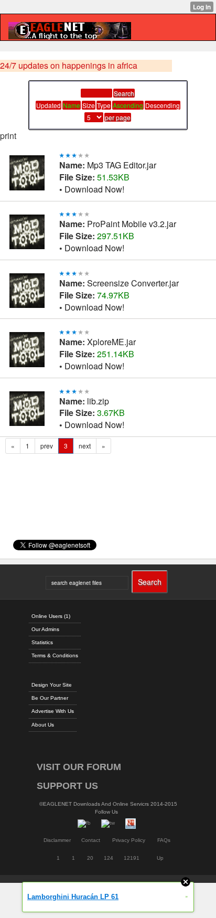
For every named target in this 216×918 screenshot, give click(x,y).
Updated (48, 105)
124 (108, 858)
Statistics (42, 642)
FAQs (163, 840)
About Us (42, 725)
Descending (162, 105)
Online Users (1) (50, 616)
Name (71, 105)
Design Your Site (51, 685)
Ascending (128, 105)
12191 (131, 858)
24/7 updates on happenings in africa (68, 65)
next (85, 445)
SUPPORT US (67, 786)
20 (90, 858)
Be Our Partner (49, 698)
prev (46, 445)
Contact (90, 840)
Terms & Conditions (54, 655)
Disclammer (57, 840)
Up (160, 858)
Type (104, 105)
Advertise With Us (52, 711)
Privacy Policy (128, 840)
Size (88, 105)
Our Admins (45, 629)
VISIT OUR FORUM (79, 767)
